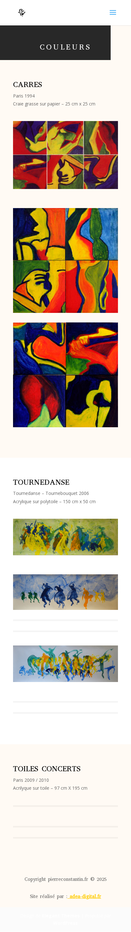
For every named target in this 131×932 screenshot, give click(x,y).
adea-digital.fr (85, 896)
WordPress (65, 923)
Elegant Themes (61, 916)
